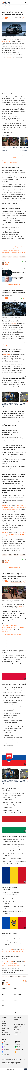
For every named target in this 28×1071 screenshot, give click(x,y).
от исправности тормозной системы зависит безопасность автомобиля (14, 963)
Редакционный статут (17, 1026)
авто (10, 256)
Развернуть (14, 1012)
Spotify (18, 1046)
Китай (4, 256)
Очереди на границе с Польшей (12, 634)
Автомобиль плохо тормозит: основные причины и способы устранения (10, 404)
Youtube (6, 1041)
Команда (4, 1030)
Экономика (23, 5)
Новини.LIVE (14, 343)
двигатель (23, 554)
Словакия (18, 976)
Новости (11, 5)
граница (11, 976)
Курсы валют (5, 1032)
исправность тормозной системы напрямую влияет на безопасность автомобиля (14, 507)
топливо (16, 554)
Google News (20, 1044)
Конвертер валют (6, 1034)
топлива (13, 323)
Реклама (4, 1025)
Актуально (4, 988)
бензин (4, 554)
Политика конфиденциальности (19, 1023)
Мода (15, 1005)
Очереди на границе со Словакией (13, 637)
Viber (5, 1046)
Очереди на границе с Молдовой (12, 646)
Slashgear (6, 345)
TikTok (18, 1041)
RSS (18, 1052)
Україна (5, 6)
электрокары (23, 256)
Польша (4, 976)
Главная (3, 9)
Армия (16, 5)
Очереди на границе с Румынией (12, 643)
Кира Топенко (7, 983)
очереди (19, 606)
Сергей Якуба (7, 263)
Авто (9, 9)
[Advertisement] (14, 76)
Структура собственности (5, 1028)
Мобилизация (5, 1005)
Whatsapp (6, 1054)
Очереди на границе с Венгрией (12, 640)
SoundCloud (20, 1049)
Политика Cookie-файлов (18, 1033)
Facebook (6, 1052)
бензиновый (6, 354)
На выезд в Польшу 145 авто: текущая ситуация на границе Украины (10, 149)
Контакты (4, 1023)
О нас (3, 1019)
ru (21, 2)
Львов (15, 1000)
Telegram (6, 1044)
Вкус (3, 994)
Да (25, 1069)
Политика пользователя (17, 1020)
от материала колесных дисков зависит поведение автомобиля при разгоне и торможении (14, 534)
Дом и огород (17, 994)
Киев (3, 1000)
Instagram (6, 1049)
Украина (15, 256)
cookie (12, 1069)
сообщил (9, 57)
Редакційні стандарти (16, 1030)
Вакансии (4, 1021)
